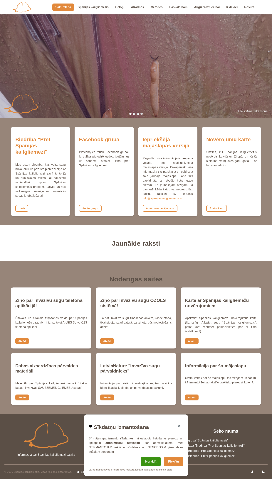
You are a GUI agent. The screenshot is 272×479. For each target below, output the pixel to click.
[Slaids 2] (134, 114)
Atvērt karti (217, 208)
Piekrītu (173, 461)
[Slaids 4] (141, 114)
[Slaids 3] (138, 114)
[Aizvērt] (179, 426)
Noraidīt (150, 461)
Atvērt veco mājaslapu (160, 208)
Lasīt (22, 208)
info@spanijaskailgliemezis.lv (162, 198)
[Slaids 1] (130, 114)
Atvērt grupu (90, 208)
